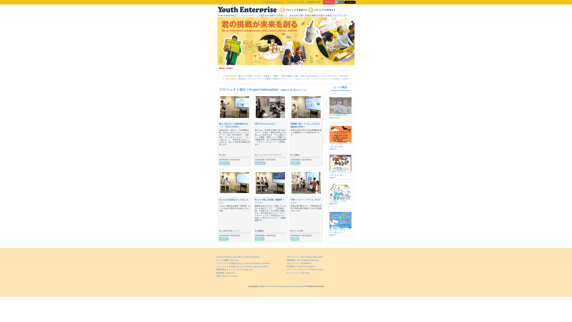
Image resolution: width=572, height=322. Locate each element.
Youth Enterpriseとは (273, 2)
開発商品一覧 (314, 2)
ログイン (329, 2)
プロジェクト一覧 (295, 2)
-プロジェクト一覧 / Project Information (304, 257)
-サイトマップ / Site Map (298, 273)
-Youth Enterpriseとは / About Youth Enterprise (237, 257)
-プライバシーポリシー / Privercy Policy (304, 269)
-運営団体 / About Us (225, 273)
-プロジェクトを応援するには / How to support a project (241, 266)
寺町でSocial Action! (265, 124)
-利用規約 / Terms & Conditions (300, 266)
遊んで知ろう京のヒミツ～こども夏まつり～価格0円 (340, 232)
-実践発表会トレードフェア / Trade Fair (234, 269)
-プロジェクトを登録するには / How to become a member (242, 263)
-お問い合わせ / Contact (226, 276)
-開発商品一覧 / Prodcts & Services (302, 260)
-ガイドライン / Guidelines (298, 263)
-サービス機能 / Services (226, 260)
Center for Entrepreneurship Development (285, 286)
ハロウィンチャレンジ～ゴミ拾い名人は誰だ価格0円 (340, 146)
